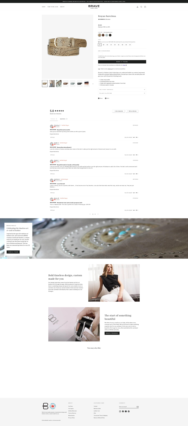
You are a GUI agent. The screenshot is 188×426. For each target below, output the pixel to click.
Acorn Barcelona (103, 35)
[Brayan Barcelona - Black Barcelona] (48, 389)
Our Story (70, 406)
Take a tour (13, 252)
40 (126, 44)
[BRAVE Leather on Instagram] (120, 411)
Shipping (100, 27)
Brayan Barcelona (54, 134)
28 (103, 44)
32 (111, 44)
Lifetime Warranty (72, 410)
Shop (43, 6)
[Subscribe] (138, 407)
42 (130, 44)
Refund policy (71, 415)
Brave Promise (112, 333)
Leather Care (97, 410)
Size (99, 39)
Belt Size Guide (97, 408)
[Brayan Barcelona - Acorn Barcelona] (45, 389)
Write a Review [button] (133, 111)
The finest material (106, 89)
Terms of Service (72, 413)
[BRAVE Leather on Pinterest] (129, 411)
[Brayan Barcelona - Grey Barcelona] (47, 389)
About (62, 6)
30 (107, 44)
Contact (95, 406)
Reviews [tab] (53, 119)
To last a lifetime (105, 93)
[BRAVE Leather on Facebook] (123, 411)
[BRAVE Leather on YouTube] (126, 411)
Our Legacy (71, 408)
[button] (134, 137)
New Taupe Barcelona (99, 35)
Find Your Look (53, 6)
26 (99, 44)
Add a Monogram (104, 50)
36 (118, 44)
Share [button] (53, 137)
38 (122, 44)
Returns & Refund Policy (99, 417)
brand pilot (58, 420)
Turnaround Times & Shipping (100, 415)
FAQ (95, 413)
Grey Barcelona (106, 35)
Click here (110, 68)
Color (105, 32)
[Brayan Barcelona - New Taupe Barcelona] (43, 389)
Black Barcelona (110, 35)
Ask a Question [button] (119, 111)
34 (115, 44)
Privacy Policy (71, 417)
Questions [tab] (62, 119)
